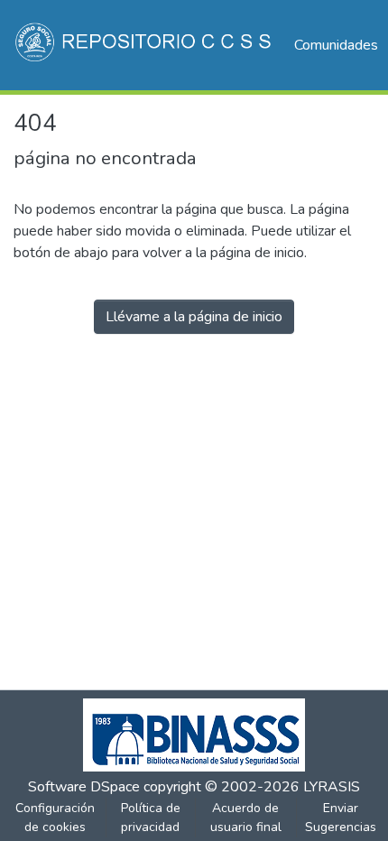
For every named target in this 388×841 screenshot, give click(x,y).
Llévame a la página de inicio (194, 317)
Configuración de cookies (55, 817)
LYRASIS (331, 787)
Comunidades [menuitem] (336, 45)
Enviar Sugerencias (340, 817)
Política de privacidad (150, 817)
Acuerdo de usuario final (246, 817)
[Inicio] (145, 45)
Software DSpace (84, 787)
